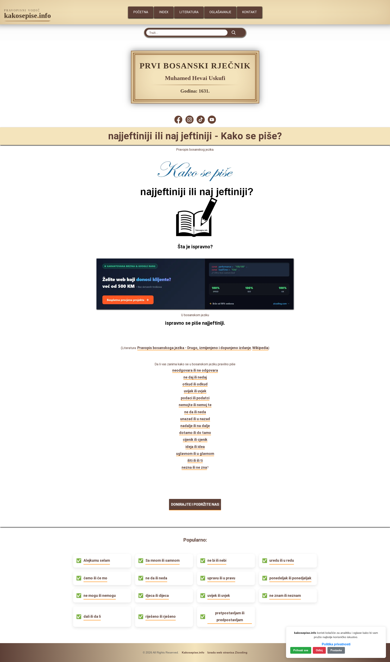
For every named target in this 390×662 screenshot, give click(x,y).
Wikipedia (260, 348)
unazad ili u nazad (195, 419)
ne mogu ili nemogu (99, 595)
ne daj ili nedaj (195, 377)
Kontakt (249, 12)
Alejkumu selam (96, 560)
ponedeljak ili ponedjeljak (290, 578)
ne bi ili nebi (216, 560)
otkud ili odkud (195, 384)
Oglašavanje (220, 12)
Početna (140, 12)
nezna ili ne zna (194, 467)
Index (163, 12)
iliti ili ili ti (195, 460)
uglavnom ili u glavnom (195, 453)
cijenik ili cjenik (195, 439)
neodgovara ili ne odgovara (195, 370)
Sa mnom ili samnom (162, 560)
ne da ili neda (195, 412)
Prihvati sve (300, 650)
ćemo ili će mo (95, 578)
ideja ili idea (195, 447)
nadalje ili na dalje (195, 426)
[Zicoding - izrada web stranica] (195, 308)
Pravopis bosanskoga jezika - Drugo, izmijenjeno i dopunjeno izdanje (194, 348)
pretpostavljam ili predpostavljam (229, 616)
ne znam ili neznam (285, 595)
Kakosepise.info (193, 652)
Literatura (188, 12)
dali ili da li (92, 616)
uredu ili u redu (281, 560)
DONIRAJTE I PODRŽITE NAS (195, 504)
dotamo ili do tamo (195, 433)
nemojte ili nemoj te (195, 405)
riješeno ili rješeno (160, 616)
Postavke (336, 650)
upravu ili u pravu (221, 578)
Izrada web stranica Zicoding (227, 652)
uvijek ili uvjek (195, 391)
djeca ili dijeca (157, 595)
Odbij (319, 650)
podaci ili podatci (195, 398)
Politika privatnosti (336, 644)
